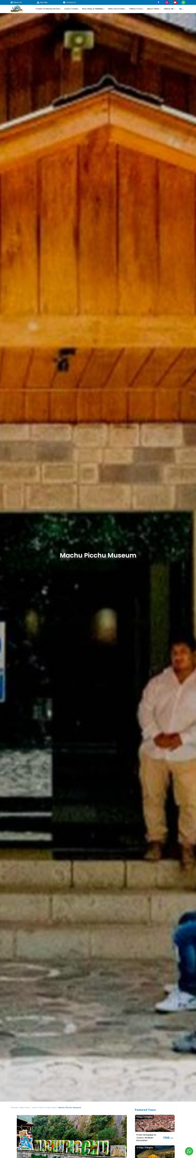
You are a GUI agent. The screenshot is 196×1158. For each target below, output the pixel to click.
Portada (14, 1107)
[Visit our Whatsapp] (183, 2)
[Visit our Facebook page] (158, 2)
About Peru (25, 1107)
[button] (48, 9)
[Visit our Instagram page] (167, 2)
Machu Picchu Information (44, 1107)
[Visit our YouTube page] (175, 2)
